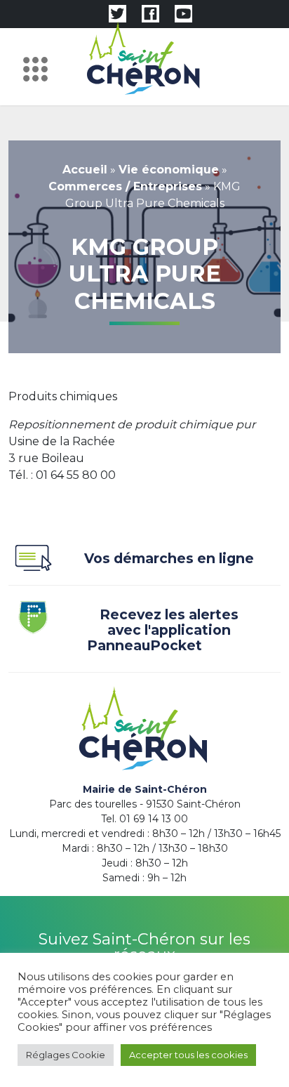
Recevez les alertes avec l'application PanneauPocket (162, 630)
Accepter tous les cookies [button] (188, 1054)
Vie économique (169, 169)
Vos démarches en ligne (169, 559)
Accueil (84, 169)
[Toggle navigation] (39, 66)
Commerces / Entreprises (125, 186)
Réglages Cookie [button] (65, 1054)
